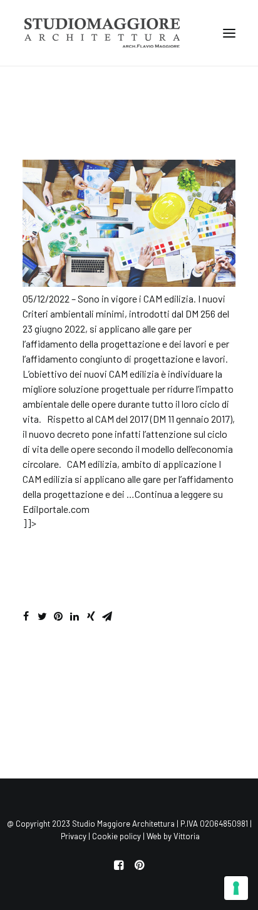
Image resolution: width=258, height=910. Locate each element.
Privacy (73, 836)
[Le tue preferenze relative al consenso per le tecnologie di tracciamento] (236, 888)
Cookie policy (116, 836)
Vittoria (186, 836)
